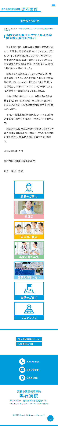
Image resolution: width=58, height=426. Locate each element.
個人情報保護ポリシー (29, 339)
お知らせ (14, 28)
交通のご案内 (32, 377)
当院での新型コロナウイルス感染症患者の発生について (28, 29)
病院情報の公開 (25, 344)
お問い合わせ (32, 369)
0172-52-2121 (32, 361)
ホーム (6, 28)
